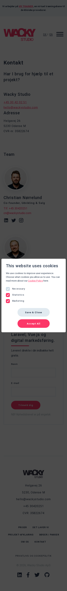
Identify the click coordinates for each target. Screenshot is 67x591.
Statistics (18, 294)
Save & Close (33, 312)
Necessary (18, 288)
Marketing (18, 301)
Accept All (33, 323)
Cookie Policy (35, 280)
